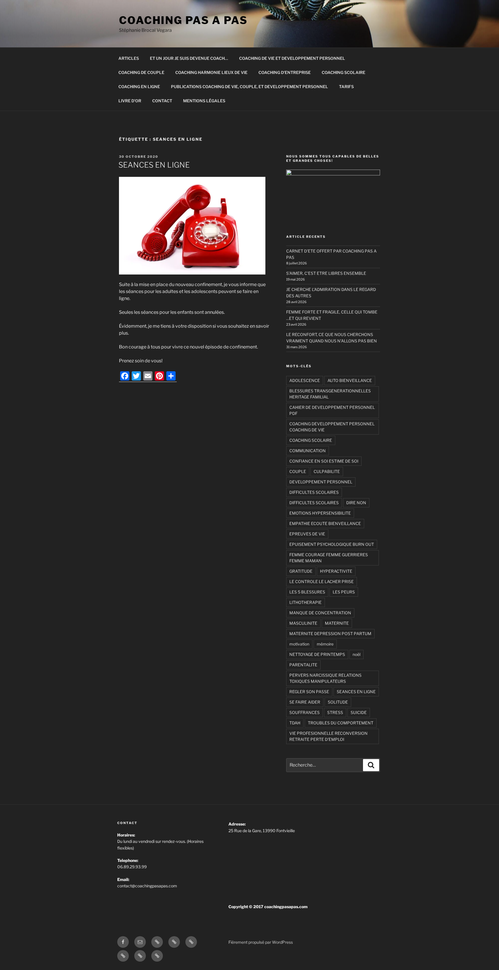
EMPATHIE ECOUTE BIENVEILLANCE (325, 523)
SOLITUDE (338, 702)
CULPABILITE (327, 471)
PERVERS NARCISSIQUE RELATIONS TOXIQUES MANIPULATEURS (325, 678)
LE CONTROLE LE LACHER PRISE (321, 581)
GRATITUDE (300, 571)
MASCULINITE (303, 623)
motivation (299, 643)
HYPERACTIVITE (336, 571)
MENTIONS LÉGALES (204, 100)
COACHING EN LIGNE (139, 86)
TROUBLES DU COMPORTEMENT (340, 722)
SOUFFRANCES (304, 712)
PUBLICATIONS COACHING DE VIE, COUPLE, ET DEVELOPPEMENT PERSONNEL (249, 86)
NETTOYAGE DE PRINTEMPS (317, 654)
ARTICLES (128, 58)
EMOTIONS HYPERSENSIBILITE (320, 513)
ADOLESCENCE (304, 380)
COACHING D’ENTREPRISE (284, 72)
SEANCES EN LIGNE (154, 164)
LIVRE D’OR (129, 100)
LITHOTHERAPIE (305, 602)
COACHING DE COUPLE (141, 72)
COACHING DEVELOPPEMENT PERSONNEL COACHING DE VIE (332, 426)
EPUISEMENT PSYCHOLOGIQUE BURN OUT (331, 544)
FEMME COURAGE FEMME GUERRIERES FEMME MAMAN (328, 557)
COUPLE (297, 471)
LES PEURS (344, 591)
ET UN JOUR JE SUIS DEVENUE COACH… (189, 58)
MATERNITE (337, 623)
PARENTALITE (303, 664)
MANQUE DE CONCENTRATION (320, 612)
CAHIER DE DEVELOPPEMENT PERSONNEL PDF (332, 410)
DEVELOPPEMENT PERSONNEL (320, 481)
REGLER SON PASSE (309, 691)
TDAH (294, 722)
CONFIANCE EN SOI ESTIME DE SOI (323, 461)
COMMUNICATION (307, 450)
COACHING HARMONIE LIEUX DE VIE (211, 72)
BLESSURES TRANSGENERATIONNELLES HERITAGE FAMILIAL (330, 393)
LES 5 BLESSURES (307, 591)
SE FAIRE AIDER (304, 702)
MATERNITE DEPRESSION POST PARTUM (330, 633)
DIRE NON (356, 502)
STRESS (335, 712)
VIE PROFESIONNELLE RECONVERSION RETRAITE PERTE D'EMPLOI (328, 736)
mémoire (325, 643)
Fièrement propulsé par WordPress (260, 942)
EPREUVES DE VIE (307, 533)
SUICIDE (359, 712)
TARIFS (346, 86)
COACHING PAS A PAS (183, 20)
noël (356, 654)
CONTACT (162, 100)
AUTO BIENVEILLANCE (349, 380)
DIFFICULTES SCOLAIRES (314, 492)
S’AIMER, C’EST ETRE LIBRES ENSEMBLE (326, 273)
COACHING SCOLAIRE (343, 72)
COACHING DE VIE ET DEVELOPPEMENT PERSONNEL (292, 58)
